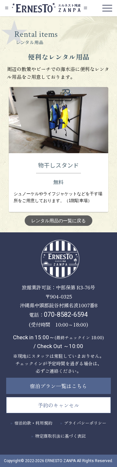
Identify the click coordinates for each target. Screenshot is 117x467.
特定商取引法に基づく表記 (60, 436)
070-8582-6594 (66, 314)
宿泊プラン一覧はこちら (58, 386)
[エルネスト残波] (58, 259)
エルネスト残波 (46, 7)
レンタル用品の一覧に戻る (58, 220)
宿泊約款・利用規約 (33, 423)
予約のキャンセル (58, 405)
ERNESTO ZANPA (60, 461)
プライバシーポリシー (85, 423)
